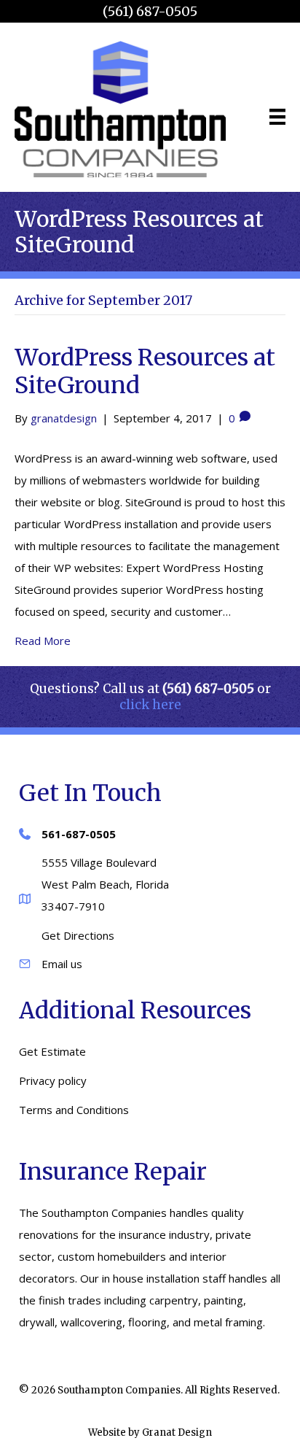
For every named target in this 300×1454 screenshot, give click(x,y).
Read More (43, 640)
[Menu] (277, 116)
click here (150, 705)
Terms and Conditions (74, 1109)
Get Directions (78, 935)
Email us (62, 963)
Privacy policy (53, 1080)
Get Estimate (52, 1051)
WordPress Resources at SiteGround (145, 371)
